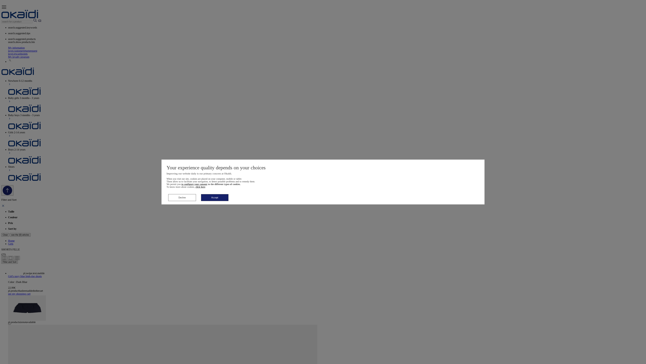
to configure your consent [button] (194, 184)
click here (200, 187)
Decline (182, 197)
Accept (214, 197)
